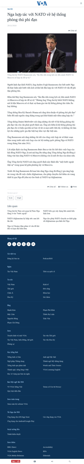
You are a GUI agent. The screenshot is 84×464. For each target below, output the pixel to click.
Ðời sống (46, 289)
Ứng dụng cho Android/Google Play (20, 421)
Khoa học (46, 293)
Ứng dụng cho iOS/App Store (18, 417)
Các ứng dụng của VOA (52, 417)
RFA (45, 451)
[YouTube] (34, 461)
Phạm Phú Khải (49, 310)
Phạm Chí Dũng (13, 323)
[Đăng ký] (33, 244)
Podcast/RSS (48, 258)
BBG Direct (11, 447)
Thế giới (10, 289)
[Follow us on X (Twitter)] (14, 244)
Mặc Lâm (11, 314)
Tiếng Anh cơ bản (14, 357)
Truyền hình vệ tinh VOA (17, 336)
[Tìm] (70, 461)
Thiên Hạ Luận (48, 314)
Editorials (46, 455)
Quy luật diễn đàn (14, 391)
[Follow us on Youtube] (19, 244)
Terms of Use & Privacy (52, 387)
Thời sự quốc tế (49, 271)
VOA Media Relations (15, 455)
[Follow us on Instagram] (24, 244)
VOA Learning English (51, 370)
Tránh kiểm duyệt (13, 434)
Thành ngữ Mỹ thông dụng (53, 361)
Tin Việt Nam (12, 271)
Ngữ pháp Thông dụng (15, 361)
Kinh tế (46, 284)
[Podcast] (28, 244)
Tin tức (10, 9)
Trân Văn (46, 318)
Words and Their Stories (52, 365)
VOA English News (14, 451)
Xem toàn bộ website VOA (17, 404)
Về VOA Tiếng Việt (14, 387)
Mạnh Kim (11, 310)
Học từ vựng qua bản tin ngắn (18, 374)
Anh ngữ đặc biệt (49, 357)
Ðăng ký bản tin (13, 258)
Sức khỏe (46, 297)
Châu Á (10, 293)
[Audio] (52, 461)
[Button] (72, 30)
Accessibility (48, 447)
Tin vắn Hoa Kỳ (49, 340)
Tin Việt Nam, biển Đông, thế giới (20, 340)
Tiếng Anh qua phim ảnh (16, 365)
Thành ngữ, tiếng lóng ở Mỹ (18, 370)
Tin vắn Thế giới (49, 336)
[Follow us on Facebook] (9, 244)
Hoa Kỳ (10, 297)
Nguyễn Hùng (12, 318)
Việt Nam (11, 284)
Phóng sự (10, 344)
